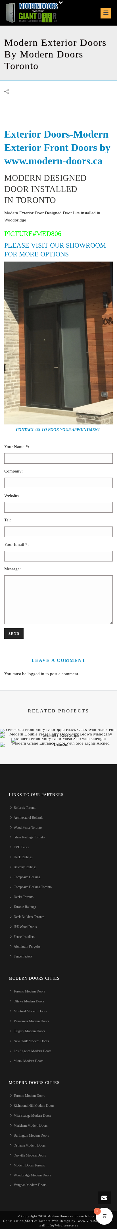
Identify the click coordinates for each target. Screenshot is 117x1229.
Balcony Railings (25, 867)
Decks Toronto (24, 897)
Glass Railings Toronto (29, 837)
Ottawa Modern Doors (29, 1001)
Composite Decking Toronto (33, 887)
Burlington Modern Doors (31, 1135)
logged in (36, 674)
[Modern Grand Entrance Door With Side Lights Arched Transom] (58, 762)
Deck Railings (23, 857)
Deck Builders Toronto (29, 917)
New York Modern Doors (31, 1041)
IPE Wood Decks (25, 927)
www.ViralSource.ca (93, 1220)
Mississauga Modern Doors (32, 1116)
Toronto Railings (25, 907)
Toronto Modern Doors (29, 991)
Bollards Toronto (25, 808)
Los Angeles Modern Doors (32, 1051)
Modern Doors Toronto (29, 1165)
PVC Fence (21, 847)
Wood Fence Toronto (28, 828)
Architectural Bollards (28, 818)
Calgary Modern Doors (29, 1031)
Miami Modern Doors (28, 1061)
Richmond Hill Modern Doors (34, 1106)
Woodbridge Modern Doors (32, 1175)
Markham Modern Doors (31, 1126)
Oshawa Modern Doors (30, 1145)
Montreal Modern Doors (30, 1011)
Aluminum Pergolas (27, 946)
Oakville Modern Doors (30, 1155)
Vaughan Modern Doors (30, 1185)
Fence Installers (24, 937)
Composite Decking (27, 877)
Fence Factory (23, 956)
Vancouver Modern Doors (31, 1021)
